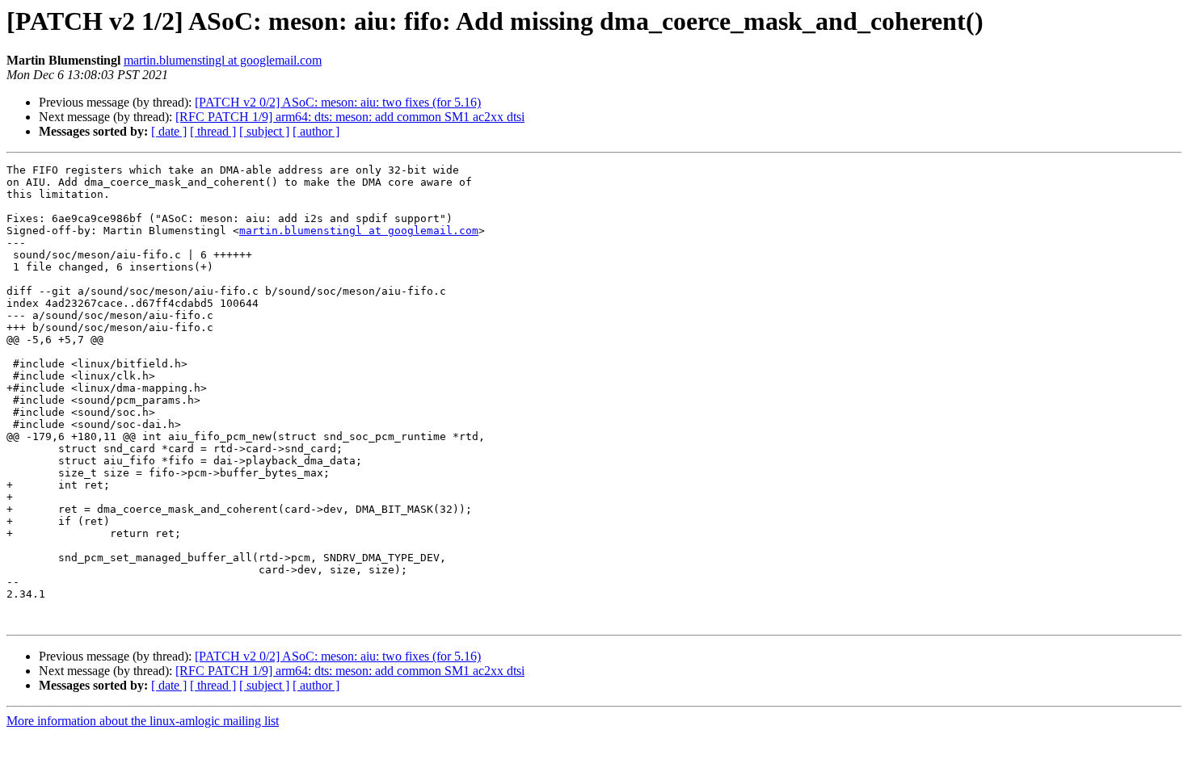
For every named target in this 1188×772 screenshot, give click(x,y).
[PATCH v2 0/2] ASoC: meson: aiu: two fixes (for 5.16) (338, 102)
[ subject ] (264, 131)
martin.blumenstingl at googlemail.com (223, 60)
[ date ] (169, 131)
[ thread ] (213, 131)
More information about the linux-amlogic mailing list (142, 721)
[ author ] (316, 131)
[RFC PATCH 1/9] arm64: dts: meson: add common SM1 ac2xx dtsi (349, 117)
